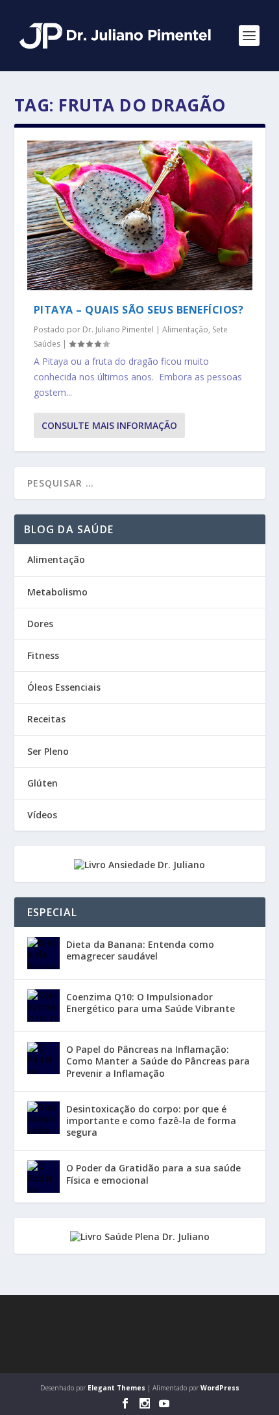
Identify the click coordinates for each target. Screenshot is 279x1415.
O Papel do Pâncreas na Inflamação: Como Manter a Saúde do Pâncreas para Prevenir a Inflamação (158, 1061)
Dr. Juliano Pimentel (118, 329)
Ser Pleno (48, 751)
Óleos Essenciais (64, 687)
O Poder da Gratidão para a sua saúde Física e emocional (153, 1174)
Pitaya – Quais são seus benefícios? (139, 310)
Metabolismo (57, 592)
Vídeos (42, 815)
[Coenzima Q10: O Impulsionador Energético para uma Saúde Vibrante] (43, 1005)
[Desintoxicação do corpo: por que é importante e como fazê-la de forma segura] (43, 1117)
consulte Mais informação (109, 425)
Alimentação (185, 329)
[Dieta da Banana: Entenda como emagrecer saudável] (43, 953)
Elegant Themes (116, 1387)
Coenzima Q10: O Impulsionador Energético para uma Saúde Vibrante (150, 1003)
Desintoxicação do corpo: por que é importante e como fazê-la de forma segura (151, 1120)
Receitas (46, 719)
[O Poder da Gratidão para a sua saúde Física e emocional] (43, 1176)
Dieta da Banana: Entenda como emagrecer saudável (140, 950)
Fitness (43, 655)
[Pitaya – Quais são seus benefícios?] (139, 215)
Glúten (42, 783)
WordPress (219, 1387)
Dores (40, 623)
